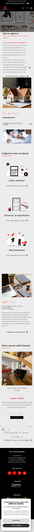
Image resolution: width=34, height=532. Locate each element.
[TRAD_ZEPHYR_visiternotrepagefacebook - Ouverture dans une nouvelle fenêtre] (9, 473)
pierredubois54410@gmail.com (17, 458)
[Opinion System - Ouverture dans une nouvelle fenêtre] (16, 485)
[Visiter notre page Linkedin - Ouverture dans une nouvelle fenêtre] (24, 473)
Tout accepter (16, 525)
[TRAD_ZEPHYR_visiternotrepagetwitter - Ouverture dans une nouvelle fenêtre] (14, 473)
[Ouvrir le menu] (31, 8)
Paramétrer (16, 520)
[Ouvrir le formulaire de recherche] (23, 8)
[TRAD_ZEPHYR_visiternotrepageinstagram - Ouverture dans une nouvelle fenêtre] (19, 473)
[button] (8, 430)
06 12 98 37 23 (17, 455)
